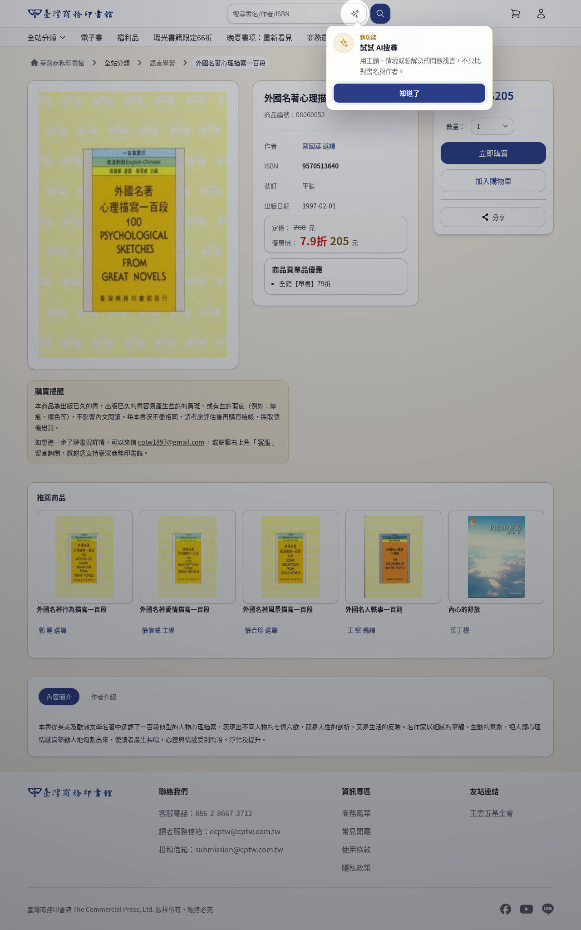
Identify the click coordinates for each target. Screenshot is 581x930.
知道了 (409, 93)
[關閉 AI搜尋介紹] (290, 465)
